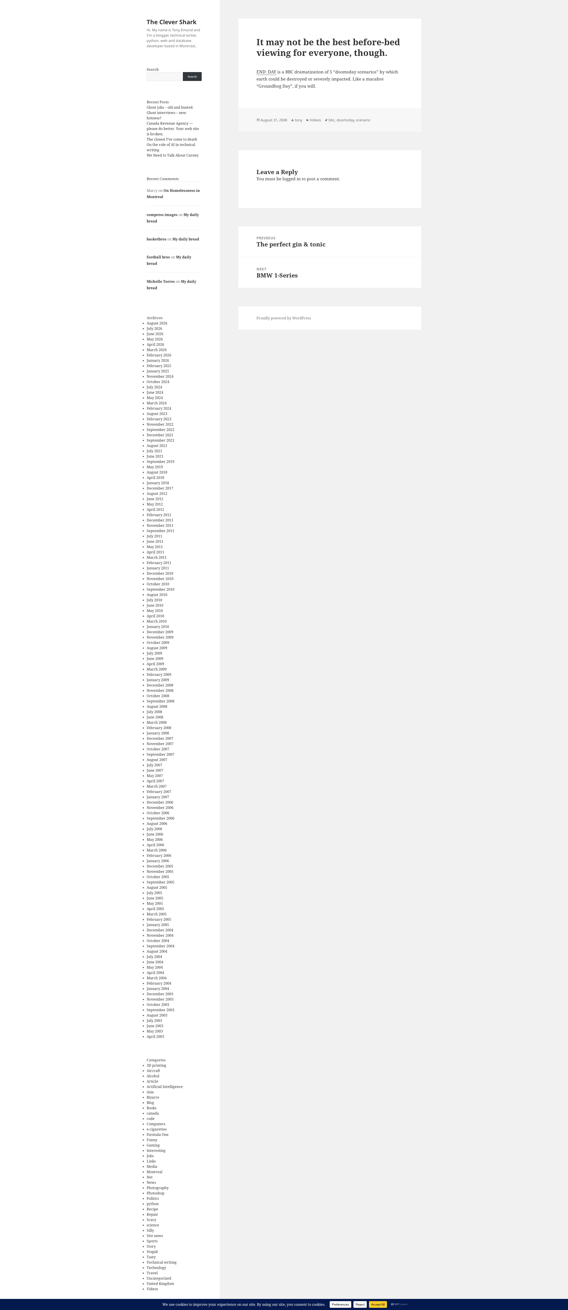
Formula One (158, 1134)
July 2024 (154, 387)
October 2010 (158, 584)
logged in (291, 179)
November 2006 (160, 807)
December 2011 (160, 520)
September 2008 (160, 701)
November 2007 (160, 743)
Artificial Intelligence (165, 1086)
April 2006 (155, 844)
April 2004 (155, 972)
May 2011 (155, 546)
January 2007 (158, 797)
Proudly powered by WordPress (283, 318)
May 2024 (155, 397)
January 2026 (158, 360)
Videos (152, 1288)
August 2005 (157, 887)
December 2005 (160, 866)
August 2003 (157, 1015)
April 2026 (155, 344)
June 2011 (155, 541)
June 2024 (155, 392)
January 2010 (158, 626)
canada (153, 1113)
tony (298, 120)
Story (151, 1246)
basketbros (156, 239)
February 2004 (159, 983)
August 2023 (157, 413)
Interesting (156, 1150)
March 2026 (157, 349)
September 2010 (160, 589)
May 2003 (155, 1031)
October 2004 (158, 940)
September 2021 (160, 440)
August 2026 (157, 323)
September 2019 (160, 461)
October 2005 (158, 876)
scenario (363, 120)
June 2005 (155, 898)
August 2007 (157, 759)
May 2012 (155, 504)
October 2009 (158, 642)
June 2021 (155, 456)
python (153, 1203)
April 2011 (155, 552)
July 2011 (154, 536)
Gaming (153, 1145)
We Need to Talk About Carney (173, 155)
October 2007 (158, 749)
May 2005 (155, 903)
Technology (156, 1267)
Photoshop (155, 1193)
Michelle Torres (161, 281)
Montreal (154, 1171)
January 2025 (158, 371)
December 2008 (160, 685)
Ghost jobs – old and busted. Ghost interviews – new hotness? (170, 112)
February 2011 (159, 562)
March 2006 (157, 850)
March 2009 (157, 669)
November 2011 (160, 525)
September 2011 (160, 530)
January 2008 (158, 733)
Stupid (152, 1251)
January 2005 (158, 924)
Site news (155, 1235)
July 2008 (154, 711)
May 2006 (155, 839)
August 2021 (157, 445)
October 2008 (158, 695)
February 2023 (159, 419)
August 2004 (157, 951)
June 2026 (155, 333)
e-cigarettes (157, 1129)
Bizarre (153, 1097)
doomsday (345, 120)
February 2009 (159, 674)
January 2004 (158, 988)
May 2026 (155, 339)
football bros (158, 257)
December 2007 (160, 738)
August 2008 (157, 706)
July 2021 (154, 450)
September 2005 (160, 882)
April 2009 (155, 663)
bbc (332, 120)
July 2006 (154, 828)
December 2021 (160, 435)
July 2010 (154, 600)
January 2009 (158, 679)
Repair (152, 1214)
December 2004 (160, 930)
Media (152, 1166)
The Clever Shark (172, 22)
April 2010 (155, 616)
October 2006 (158, 812)
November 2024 (160, 376)
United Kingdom (160, 1283)
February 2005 (159, 919)
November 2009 (160, 637)
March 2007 (157, 786)
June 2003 (155, 1025)
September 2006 (160, 818)
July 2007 (154, 765)
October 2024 (158, 381)
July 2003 (154, 1020)
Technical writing (162, 1262)
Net (150, 1177)
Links (151, 1161)
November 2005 (160, 871)
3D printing (156, 1065)
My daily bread (185, 239)
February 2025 (159, 365)
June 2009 (155, 658)
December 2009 (160, 631)
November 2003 (160, 999)
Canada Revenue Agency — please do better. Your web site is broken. (173, 128)
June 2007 (155, 770)
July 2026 (154, 328)
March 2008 (157, 722)
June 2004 (155, 962)
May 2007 (155, 775)
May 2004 (155, 967)
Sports (152, 1241)
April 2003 (155, 1036)
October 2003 (158, 1004)
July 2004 (154, 956)
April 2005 (155, 908)
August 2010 (157, 594)
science (153, 1225)
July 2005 (154, 892)
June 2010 (155, 605)
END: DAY (266, 72)
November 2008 (160, 690)
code (151, 1118)
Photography (158, 1187)
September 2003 (160, 1009)
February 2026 (159, 355)
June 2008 (155, 717)
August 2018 (157, 472)
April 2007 (155, 781)
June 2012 (155, 498)
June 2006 (155, 834)
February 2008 (159, 727)
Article (152, 1081)
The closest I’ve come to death (172, 139)
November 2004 (160, 935)
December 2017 (160, 488)
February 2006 (159, 855)
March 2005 (157, 914)
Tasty (151, 1257)
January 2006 (158, 860)
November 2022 (160, 424)
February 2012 (159, 514)
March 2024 (157, 403)
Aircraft (153, 1070)
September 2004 (160, 946)
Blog (150, 1102)
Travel (152, 1273)
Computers (156, 1123)
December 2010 (160, 573)
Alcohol (153, 1076)
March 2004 (157, 978)
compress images (162, 214)
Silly (150, 1230)
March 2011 (157, 557)
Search (153, 69)
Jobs (150, 1155)
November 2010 (160, 578)
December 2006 (160, 802)
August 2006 (157, 823)
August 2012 (157, 493)
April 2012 (155, 509)
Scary (151, 1219)
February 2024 (159, 408)
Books (151, 1107)
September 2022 (160, 429)
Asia (150, 1092)
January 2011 (158, 568)
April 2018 (155, 477)
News (151, 1182)
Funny (152, 1139)
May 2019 (155, 466)
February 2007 (159, 791)
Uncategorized (159, 1278)
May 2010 (155, 610)
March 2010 (157, 621)
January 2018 (158, 482)
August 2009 (157, 647)
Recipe (152, 1209)
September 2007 (160, 754)
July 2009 (154, 653)
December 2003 (160, 993)
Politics (153, 1198)
